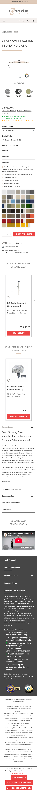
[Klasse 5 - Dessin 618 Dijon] (13, 225)
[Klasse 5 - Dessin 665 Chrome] (13, 192)
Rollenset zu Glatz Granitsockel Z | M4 (17, 388)
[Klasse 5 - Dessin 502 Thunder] (9, 197)
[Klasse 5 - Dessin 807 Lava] (4, 211)
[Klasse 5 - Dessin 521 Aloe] (28, 206)
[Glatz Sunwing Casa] (18, 68)
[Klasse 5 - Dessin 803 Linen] (28, 211)
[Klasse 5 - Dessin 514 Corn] (23, 225)
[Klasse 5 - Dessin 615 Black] (18, 211)
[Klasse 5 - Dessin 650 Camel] (4, 216)
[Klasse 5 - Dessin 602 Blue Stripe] (4, 206)
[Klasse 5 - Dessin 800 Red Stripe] (23, 221)
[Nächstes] (33, 68)
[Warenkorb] (32, 21)
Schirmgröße (12, 126)
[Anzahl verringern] (4, 234)
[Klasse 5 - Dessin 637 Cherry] (28, 216)
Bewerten (19, 243)
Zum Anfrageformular (11, 246)
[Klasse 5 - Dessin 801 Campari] (4, 221)
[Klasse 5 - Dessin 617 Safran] (18, 225)
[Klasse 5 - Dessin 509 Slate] (32, 192)
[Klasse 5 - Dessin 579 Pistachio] (18, 206)
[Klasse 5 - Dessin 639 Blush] (23, 216)
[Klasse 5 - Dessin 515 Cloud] (13, 201)
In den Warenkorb (24, 234)
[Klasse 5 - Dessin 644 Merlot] (13, 221)
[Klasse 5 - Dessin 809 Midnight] (13, 211)
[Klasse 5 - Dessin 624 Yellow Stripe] (28, 225)
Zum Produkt (18, 333)
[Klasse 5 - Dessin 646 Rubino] (9, 221)
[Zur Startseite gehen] (18, 11)
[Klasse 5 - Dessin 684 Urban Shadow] (4, 197)
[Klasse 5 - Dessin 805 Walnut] (9, 216)
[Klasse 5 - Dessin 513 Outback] (32, 221)
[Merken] (8, 297)
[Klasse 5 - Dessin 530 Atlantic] (32, 201)
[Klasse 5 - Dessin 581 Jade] (13, 206)
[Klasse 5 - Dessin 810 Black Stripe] (23, 211)
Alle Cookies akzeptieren (19, 788)
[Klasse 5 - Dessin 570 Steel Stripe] (9, 201)
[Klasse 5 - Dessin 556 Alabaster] (18, 197)
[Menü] (4, 21)
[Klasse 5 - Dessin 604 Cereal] (9, 225)
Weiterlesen (6, 481)
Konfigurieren (19, 777)
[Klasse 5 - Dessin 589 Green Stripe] (32, 206)
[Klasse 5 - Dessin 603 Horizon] (23, 201)
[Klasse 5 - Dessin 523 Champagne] (23, 197)
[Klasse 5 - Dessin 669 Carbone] (9, 211)
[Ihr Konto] (28, 21)
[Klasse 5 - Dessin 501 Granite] (23, 192)
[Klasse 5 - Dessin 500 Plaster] (9, 192)
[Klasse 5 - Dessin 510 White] (4, 192)
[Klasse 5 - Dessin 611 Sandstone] (13, 216)
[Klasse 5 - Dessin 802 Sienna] (28, 221)
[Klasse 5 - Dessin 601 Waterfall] (18, 201)
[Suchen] (18, 21)
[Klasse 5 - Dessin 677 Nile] (23, 206)
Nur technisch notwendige (19, 783)
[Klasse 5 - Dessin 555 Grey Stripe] (13, 197)
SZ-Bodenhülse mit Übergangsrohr (16, 304)
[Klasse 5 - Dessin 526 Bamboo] (4, 225)
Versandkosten (10, 708)
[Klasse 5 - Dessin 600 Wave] (28, 201)
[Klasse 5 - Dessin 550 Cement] (18, 192)
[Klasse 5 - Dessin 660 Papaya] (32, 216)
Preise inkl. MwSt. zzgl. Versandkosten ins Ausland (16, 112)
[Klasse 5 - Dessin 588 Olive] (9, 206)
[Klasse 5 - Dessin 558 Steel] (4, 201)
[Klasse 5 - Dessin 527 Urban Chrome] (28, 197)
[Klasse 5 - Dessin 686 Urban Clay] (32, 197)
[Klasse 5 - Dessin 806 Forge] (18, 216)
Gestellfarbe (12, 136)
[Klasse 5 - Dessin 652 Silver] (28, 192)
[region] (18, 78)
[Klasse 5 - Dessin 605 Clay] (32, 211)
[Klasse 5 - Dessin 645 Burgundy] (18, 221)
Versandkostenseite (18, 725)
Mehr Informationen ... (18, 773)
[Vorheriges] (3, 68)
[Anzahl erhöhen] (10, 234)
